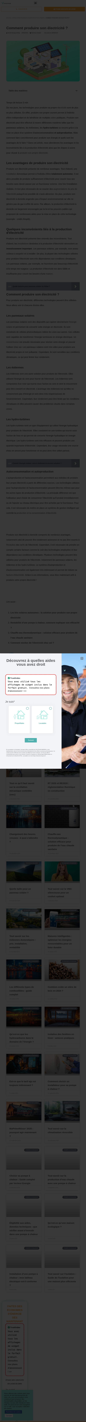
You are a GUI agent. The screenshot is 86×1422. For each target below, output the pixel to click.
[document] (43, 711)
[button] (82, 658)
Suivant (31, 740)
